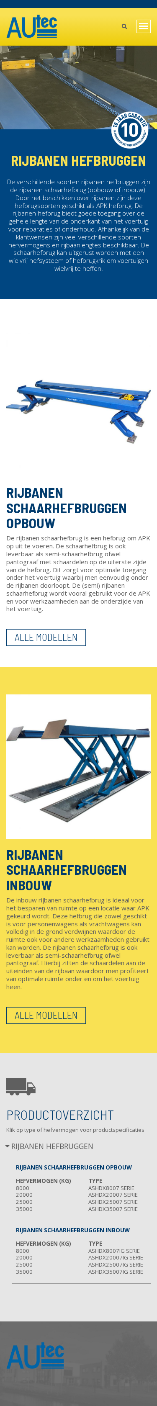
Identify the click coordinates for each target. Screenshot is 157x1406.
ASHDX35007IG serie (115, 1271)
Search (124, 27)
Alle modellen (46, 637)
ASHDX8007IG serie (114, 1250)
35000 (24, 1209)
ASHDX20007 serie (113, 1194)
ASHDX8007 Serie (111, 1188)
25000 (24, 1202)
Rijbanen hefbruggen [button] (52, 1146)
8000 (22, 1188)
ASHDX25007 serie (113, 1202)
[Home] (32, 27)
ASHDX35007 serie (113, 1209)
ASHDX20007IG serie (115, 1257)
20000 (24, 1194)
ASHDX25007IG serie (115, 1264)
